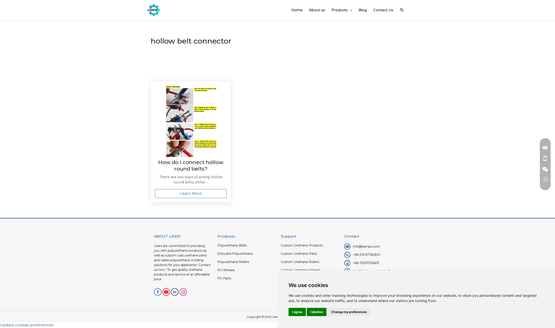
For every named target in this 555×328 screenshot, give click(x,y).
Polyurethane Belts (232, 245)
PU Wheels (226, 270)
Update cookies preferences (27, 325)
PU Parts (224, 278)
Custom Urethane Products (302, 245)
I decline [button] (316, 312)
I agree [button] (297, 312)
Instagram (183, 292)
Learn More (191, 193)
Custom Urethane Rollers (300, 262)
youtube (166, 292)
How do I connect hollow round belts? (191, 165)
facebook (158, 292)
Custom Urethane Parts (299, 254)
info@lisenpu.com (366, 246)
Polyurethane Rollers (233, 262)
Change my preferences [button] (349, 312)
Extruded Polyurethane (235, 254)
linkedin (174, 292)
